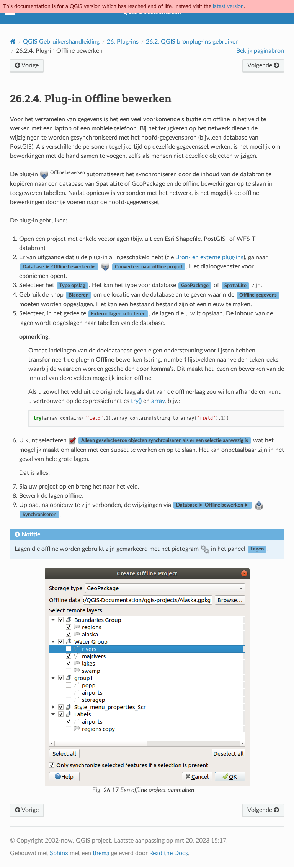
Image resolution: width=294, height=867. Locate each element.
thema (101, 853)
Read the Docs (168, 853)
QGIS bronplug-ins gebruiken (192, 42)
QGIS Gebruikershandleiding (61, 42)
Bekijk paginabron (260, 51)
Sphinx (59, 853)
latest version (228, 6)
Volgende (260, 65)
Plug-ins (123, 42)
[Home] (13, 41)
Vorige (29, 65)
